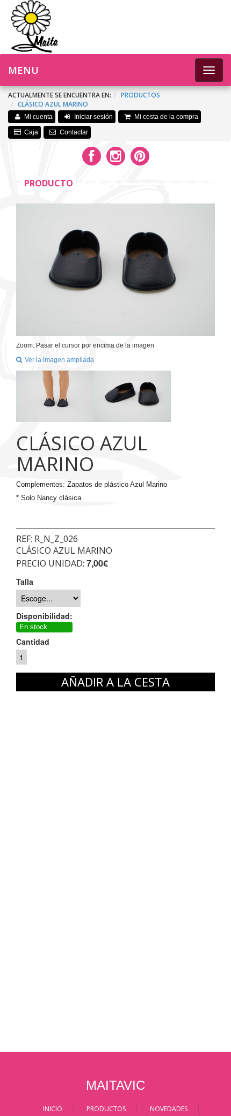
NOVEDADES (168, 1108)
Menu (23, 70)
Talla (24, 581)
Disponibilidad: (44, 615)
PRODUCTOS (106, 1108)
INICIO (52, 1108)
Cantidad (32, 641)
